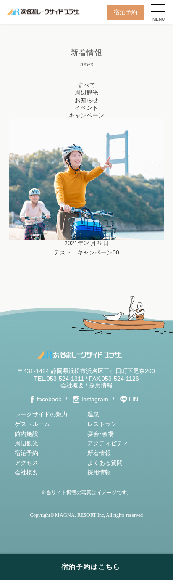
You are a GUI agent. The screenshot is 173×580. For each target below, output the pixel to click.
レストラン (102, 424)
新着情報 (99, 453)
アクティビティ (107, 443)
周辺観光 (86, 92)
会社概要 (72, 385)
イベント (86, 107)
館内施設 (26, 433)
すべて (86, 85)
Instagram (94, 399)
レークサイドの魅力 (41, 414)
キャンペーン (86, 115)
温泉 (93, 414)
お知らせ (86, 100)
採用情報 (101, 385)
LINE (135, 399)
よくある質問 (105, 462)
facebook (49, 399)
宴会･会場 (100, 433)
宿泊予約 (125, 12)
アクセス (26, 462)
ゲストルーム (32, 424)
